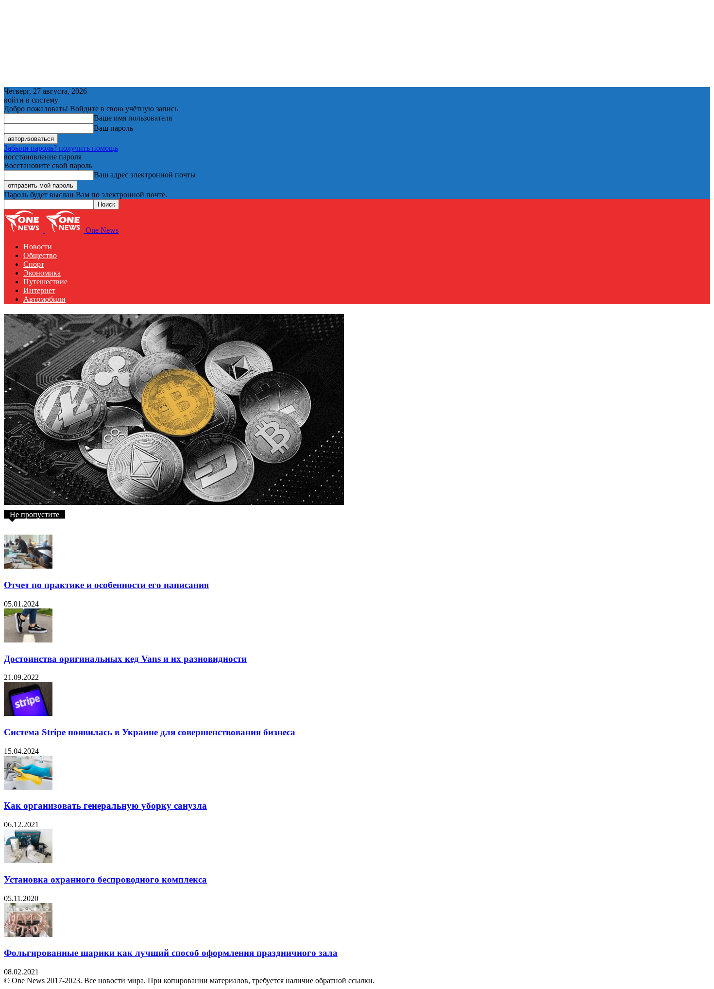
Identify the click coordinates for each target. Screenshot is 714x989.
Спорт (33, 264)
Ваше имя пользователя (133, 118)
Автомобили (44, 299)
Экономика (42, 273)
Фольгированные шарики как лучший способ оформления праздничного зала (171, 953)
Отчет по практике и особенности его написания (106, 585)
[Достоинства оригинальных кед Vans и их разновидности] (28, 640)
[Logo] (24, 230)
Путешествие (45, 282)
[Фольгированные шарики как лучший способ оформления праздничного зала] (28, 934)
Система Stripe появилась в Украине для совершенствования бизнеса (149, 732)
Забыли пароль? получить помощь (61, 148)
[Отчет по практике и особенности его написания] (28, 566)
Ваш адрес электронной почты (145, 175)
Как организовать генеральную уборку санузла (105, 805)
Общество (40, 255)
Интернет (39, 290)
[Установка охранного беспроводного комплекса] (28, 860)
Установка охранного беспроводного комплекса (105, 879)
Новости (37, 247)
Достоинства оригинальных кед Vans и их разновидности (125, 659)
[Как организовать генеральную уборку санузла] (28, 787)
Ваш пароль (113, 128)
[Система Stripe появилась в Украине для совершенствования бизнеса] (28, 713)
